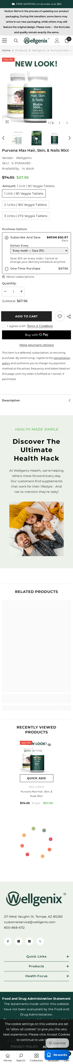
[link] (36, 701)
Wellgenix (39, 50)
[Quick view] (49, 745)
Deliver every (19, 245)
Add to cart (27, 316)
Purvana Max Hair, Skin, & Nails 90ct (37, 794)
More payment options (36, 345)
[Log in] (57, 40)
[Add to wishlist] (60, 316)
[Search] (16, 40)
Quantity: (9, 283)
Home (6, 50)
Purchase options (14, 229)
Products (21, 50)
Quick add (36, 778)
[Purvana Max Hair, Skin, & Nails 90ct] (36, 757)
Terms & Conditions (40, 326)
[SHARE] (68, 316)
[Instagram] (19, 941)
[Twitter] (40, 941)
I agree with (16, 326)
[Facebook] (8, 941)
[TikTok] (29, 941)
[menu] (4, 40)
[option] (36, 4)
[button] (59, 122)
